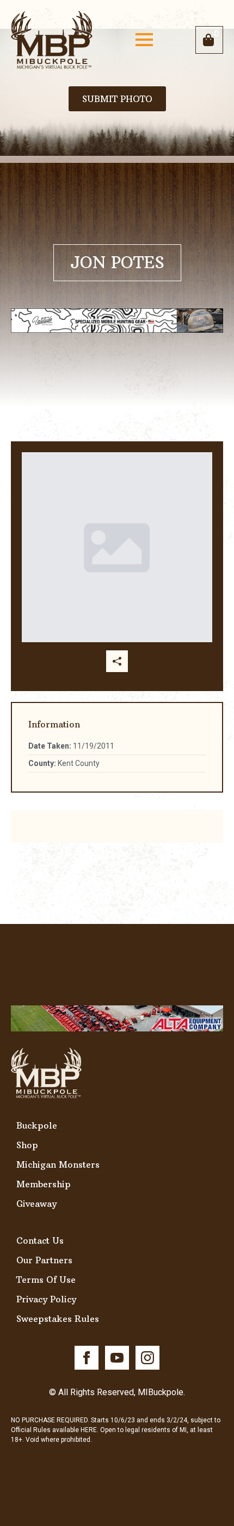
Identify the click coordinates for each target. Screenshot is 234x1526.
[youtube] (117, 1358)
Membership (43, 1184)
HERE (89, 1430)
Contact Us (40, 1240)
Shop (27, 1144)
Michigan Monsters (58, 1164)
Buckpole (36, 1125)
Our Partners (44, 1260)
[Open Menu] (144, 39)
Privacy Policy (46, 1299)
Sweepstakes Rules (57, 1318)
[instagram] (147, 1358)
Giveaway (36, 1203)
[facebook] (86, 1358)
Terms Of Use (46, 1279)
